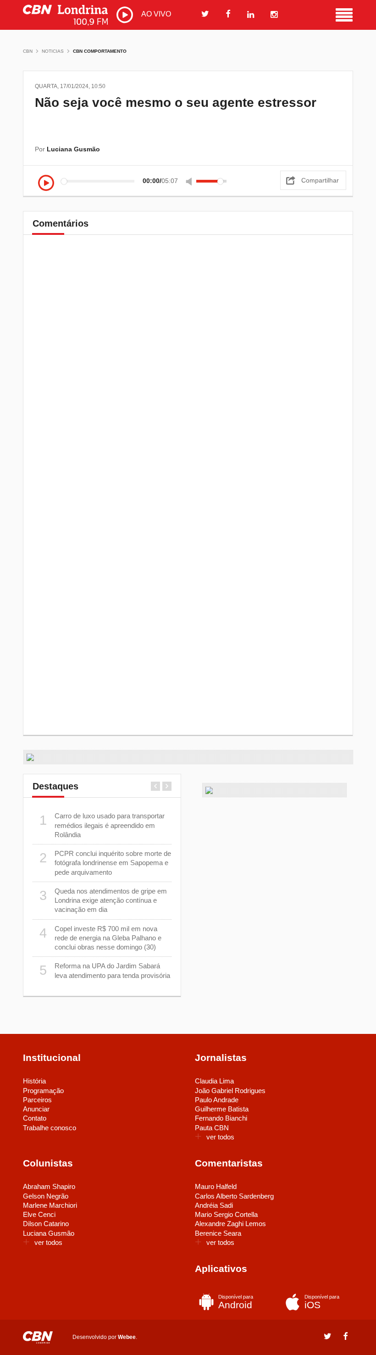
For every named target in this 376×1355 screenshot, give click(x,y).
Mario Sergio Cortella (226, 1214)
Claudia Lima (214, 1081)
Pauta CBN (212, 1128)
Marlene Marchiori (50, 1205)
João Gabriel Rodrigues (230, 1090)
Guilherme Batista (222, 1109)
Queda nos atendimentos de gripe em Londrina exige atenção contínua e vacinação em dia (103, 900)
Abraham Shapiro (49, 1186)
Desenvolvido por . (104, 1337)
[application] (134, 181)
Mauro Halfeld (216, 1186)
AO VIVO (155, 14)
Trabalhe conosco (49, 1128)
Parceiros (37, 1100)
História (34, 1081)
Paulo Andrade (216, 1100)
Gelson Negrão (45, 1196)
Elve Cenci (39, 1214)
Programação (43, 1090)
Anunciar (36, 1109)
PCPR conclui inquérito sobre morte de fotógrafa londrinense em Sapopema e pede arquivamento (105, 863)
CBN (28, 51)
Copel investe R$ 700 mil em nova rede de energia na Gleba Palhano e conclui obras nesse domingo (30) (100, 938)
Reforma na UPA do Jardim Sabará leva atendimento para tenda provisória (105, 970)
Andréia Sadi (214, 1205)
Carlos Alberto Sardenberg (234, 1196)
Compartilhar (320, 180)
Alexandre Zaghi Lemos (230, 1223)
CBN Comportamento (100, 51)
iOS (321, 1302)
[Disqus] (188, 370)
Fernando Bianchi (221, 1118)
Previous (155, 786)
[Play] (46, 183)
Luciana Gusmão (48, 1233)
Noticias (53, 51)
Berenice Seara (218, 1233)
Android (235, 1302)
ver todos (220, 1137)
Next (166, 786)
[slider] (211, 181)
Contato (34, 1118)
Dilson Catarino (46, 1223)
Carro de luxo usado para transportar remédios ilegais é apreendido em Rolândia (102, 825)
